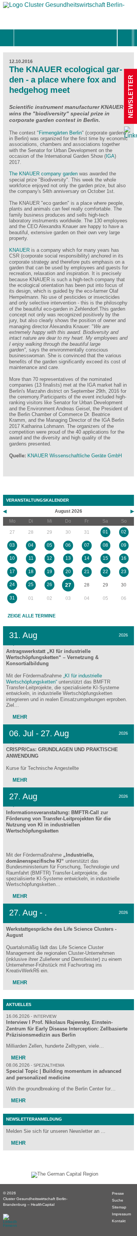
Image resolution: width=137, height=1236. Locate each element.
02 (123, 532)
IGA (110, 156)
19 (49, 571)
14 (86, 558)
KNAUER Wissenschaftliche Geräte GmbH (74, 455)
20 (68, 571)
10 (12, 558)
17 (12, 571)
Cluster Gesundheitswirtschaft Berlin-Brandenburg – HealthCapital (35, 1202)
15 (105, 558)
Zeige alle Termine (32, 616)
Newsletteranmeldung (34, 1119)
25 (30, 584)
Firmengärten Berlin (60, 133)
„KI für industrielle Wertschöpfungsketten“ (54, 678)
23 (123, 571)
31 (12, 598)
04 (30, 545)
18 (30, 571)
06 (68, 545)
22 (105, 571)
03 (12, 545)
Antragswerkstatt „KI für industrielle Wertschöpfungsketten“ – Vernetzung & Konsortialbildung (52, 657)
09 (123, 545)
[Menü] (22, 37)
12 (49, 558)
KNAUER (19, 250)
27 (68, 585)
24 (12, 584)
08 (105, 545)
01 (105, 532)
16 (123, 558)
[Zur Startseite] (64, 6)
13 (68, 558)
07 (86, 545)
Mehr (19, 717)
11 (31, 558)
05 (49, 545)
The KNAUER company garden (44, 174)
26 (49, 584)
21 (86, 571)
